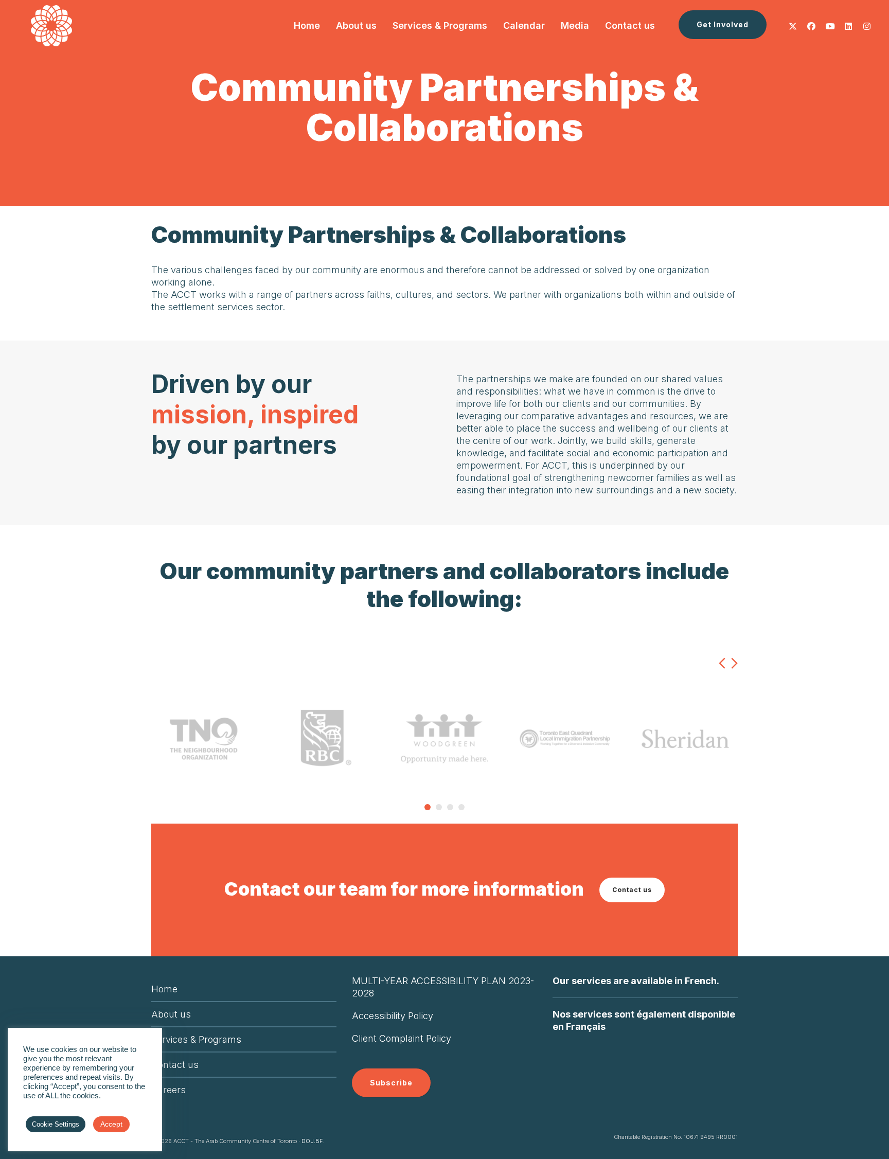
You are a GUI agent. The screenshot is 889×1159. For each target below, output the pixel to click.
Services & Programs (196, 1039)
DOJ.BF (312, 1141)
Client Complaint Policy (401, 1038)
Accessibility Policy (392, 1015)
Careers (168, 1089)
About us (171, 1014)
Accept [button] (111, 1124)
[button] (723, 24)
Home (164, 989)
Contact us (632, 890)
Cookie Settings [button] (55, 1124)
